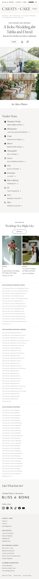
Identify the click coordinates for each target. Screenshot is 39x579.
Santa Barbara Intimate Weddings (11, 433)
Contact (4, 523)
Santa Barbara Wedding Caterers (11, 360)
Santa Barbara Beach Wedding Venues (13, 308)
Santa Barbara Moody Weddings (11, 468)
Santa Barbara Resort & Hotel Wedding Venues (15, 288)
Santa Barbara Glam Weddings (11, 412)
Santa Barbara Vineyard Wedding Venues (14, 293)
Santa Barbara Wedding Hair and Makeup (14, 368)
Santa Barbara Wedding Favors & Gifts (13, 337)
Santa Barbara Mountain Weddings (12, 453)
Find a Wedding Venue (8, 570)
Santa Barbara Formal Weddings (11, 420)
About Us (4, 521)
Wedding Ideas (6, 541)
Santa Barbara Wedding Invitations (12, 365)
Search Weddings (7, 565)
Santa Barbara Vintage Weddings (11, 430)
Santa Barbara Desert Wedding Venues (13, 311)
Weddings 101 (6, 538)
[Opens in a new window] (8, 2)
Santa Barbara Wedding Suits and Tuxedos (14, 391)
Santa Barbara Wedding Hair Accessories (14, 386)
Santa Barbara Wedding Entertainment (13, 345)
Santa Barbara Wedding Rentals (11, 376)
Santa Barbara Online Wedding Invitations (14, 335)
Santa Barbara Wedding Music (10, 370)
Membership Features (8, 550)
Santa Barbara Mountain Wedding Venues (14, 316)
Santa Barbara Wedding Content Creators (14, 343)
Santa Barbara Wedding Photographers (13, 353)
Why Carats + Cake (7, 548)
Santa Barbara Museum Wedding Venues (13, 303)
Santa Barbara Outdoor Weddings (11, 440)
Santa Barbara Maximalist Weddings (12, 463)
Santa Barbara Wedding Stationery (12, 332)
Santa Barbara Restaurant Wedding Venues (14, 306)
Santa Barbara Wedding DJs (10, 398)
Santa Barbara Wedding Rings (10, 393)
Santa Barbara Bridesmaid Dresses (12, 388)
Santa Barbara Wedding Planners (11, 350)
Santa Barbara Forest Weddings (11, 448)
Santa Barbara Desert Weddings (11, 445)
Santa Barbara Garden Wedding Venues (13, 313)
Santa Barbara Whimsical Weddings (12, 471)
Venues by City (6, 324)
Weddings (5, 15)
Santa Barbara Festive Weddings (11, 473)
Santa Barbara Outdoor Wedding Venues (13, 318)
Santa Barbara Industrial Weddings (12, 423)
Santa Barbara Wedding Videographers (13, 358)
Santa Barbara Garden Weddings (11, 450)
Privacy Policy (27, 575)
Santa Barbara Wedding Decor (11, 373)
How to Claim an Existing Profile (11, 556)
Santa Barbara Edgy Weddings (11, 417)
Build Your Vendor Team (9, 568)
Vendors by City (6, 401)
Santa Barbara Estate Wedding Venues (13, 296)
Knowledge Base (7, 526)
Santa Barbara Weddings (28, 15)
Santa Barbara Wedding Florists (11, 355)
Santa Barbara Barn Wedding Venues (12, 301)
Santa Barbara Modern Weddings (11, 425)
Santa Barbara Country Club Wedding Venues (15, 298)
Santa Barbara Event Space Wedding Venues (15, 291)
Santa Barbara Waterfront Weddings (12, 458)
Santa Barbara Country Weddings (11, 443)
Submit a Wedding (7, 536)
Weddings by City (7, 476)
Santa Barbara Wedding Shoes (11, 383)
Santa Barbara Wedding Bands (11, 396)
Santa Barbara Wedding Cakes (11, 363)
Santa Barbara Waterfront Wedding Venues (14, 321)
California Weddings (14, 15)
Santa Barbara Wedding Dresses (11, 381)
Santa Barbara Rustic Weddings (11, 428)
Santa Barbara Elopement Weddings (12, 435)
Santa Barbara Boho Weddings (11, 410)
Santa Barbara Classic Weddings (11, 415)
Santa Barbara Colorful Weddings (11, 461)
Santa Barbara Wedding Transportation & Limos (15, 340)
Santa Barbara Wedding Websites (11, 348)
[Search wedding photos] (31, 2)
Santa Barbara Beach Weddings (11, 456)
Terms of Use (17, 575)
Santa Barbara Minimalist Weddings (12, 466)
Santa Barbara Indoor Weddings (11, 438)
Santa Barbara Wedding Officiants (11, 378)
